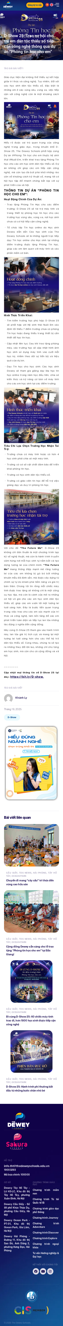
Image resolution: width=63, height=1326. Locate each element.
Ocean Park (19, 876)
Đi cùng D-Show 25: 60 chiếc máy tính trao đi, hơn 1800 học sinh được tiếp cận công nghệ (31, 1020)
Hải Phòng (39, 872)
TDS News (25, 872)
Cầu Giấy (12, 872)
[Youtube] (43, 1271)
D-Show (12, 717)
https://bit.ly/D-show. (27, 677)
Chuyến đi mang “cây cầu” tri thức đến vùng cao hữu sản (30, 882)
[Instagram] (50, 1271)
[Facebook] (36, 1271)
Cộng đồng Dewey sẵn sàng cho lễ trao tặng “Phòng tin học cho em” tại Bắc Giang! (30, 950)
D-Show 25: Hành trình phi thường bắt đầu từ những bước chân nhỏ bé (29, 1089)
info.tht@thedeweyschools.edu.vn (27, 1166)
